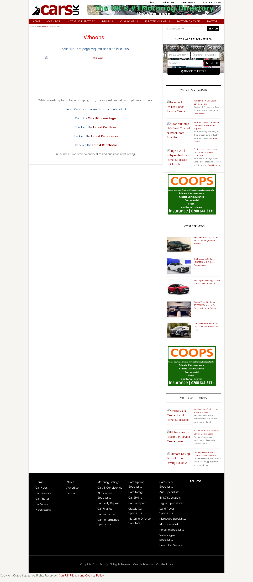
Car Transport (137, 503)
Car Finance (104, 508)
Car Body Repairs (108, 503)
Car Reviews (43, 493)
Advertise (72, 487)
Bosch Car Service (170, 545)
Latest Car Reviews (104, 136)
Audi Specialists (169, 492)
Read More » (199, 114)
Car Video (41, 504)
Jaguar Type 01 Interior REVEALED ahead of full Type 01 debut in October (205, 305)
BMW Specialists (170, 497)
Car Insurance (106, 514)
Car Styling (135, 497)
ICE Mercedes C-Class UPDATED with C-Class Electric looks (204, 262)
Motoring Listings (108, 482)
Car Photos (42, 498)
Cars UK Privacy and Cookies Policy (153, 564)
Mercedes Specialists (172, 518)
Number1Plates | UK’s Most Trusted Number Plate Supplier (206, 125)
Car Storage (136, 492)
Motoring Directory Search (193, 39)
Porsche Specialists (171, 529)
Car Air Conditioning (109, 487)
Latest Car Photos (104, 145)
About (70, 482)
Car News (41, 487)
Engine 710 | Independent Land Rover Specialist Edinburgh (206, 152)
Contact (71, 493)
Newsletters (43, 509)
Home (39, 482)
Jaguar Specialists (170, 503)
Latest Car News (104, 127)
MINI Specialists (169, 524)
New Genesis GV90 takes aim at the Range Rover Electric (206, 240)
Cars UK (55, 10)
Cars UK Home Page (102, 118)
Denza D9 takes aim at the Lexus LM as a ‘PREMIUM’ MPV (206, 326)
